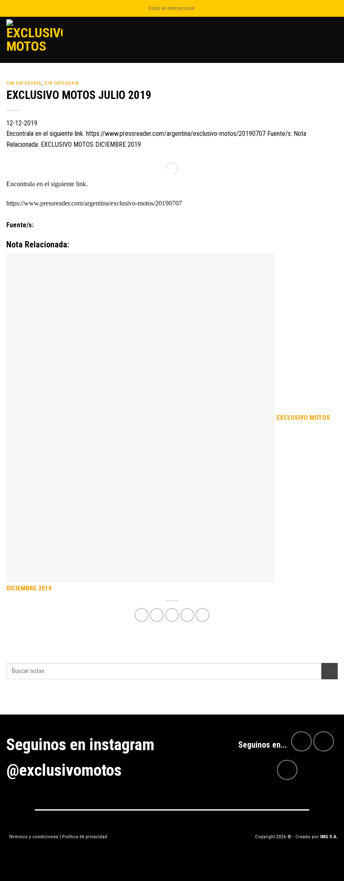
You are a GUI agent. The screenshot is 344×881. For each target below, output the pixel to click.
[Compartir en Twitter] (172, 615)
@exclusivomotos (64, 770)
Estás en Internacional (172, 8)
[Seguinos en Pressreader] (287, 770)
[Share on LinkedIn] (202, 615)
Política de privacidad (84, 836)
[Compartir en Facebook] (157, 615)
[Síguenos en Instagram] (323, 741)
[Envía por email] (187, 615)
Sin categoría (23, 83)
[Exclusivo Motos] (37, 40)
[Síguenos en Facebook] (301, 741)
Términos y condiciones (33, 836)
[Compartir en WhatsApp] (142, 615)
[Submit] (329, 671)
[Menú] (333, 39)
